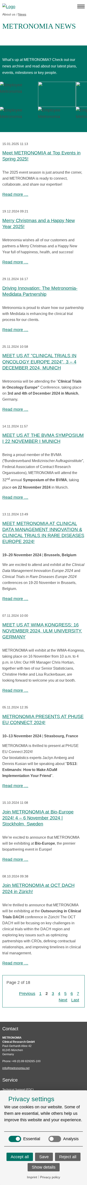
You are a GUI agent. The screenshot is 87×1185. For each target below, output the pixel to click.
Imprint (32, 1177)
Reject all (67, 1157)
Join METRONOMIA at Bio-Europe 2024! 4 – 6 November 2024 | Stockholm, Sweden (38, 818)
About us (8, 14)
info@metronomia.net (15, 1068)
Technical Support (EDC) (18, 1089)
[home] (37, 6)
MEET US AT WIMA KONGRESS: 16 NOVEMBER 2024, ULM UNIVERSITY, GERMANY (42, 631)
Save (44, 1157)
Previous (27, 993)
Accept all (20, 1157)
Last (75, 1000)
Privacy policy (50, 1177)
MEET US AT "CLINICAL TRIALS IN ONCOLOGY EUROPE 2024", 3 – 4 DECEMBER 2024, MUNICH (39, 361)
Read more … (15, 194)
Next (63, 1000)
